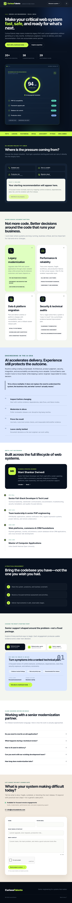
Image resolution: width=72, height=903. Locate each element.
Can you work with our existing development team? (25, 754)
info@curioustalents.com (16, 810)
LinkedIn (20, 484)
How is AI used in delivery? (15, 748)
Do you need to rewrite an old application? (21, 734)
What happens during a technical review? (21, 741)
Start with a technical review (15, 45)
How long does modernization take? (19, 761)
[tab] (15, 647)
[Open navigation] (66, 3)
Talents (21, 3)
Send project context (16, 867)
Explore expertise (37, 45)
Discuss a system (54, 3)
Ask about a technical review (19, 684)
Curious (14, 890)
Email (27, 484)
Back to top (63, 897)
